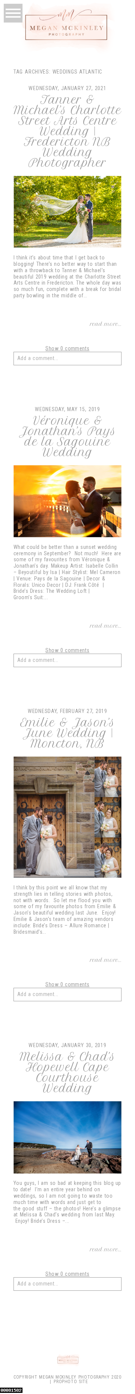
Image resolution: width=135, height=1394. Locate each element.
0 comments (67, 348)
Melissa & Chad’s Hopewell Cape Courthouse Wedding (68, 1073)
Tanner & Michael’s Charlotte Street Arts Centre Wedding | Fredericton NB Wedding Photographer (68, 131)
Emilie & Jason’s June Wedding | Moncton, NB (67, 733)
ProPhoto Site (71, 1381)
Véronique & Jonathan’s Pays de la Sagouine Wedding (67, 437)
